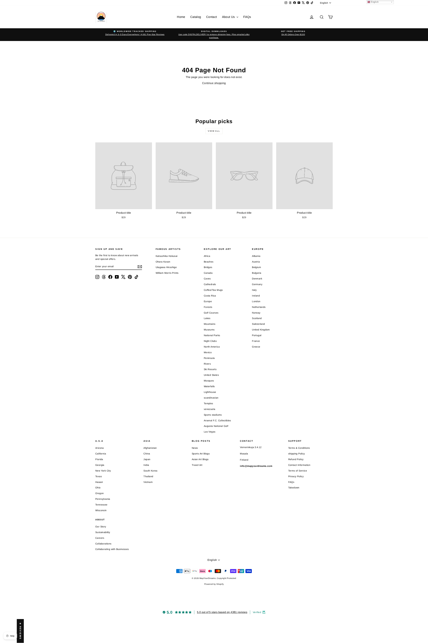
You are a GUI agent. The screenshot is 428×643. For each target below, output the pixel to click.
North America (212, 346)
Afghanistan (150, 448)
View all (214, 131)
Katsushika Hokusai (167, 256)
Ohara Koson (163, 261)
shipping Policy (296, 453)
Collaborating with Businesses (112, 549)
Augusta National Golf (216, 426)
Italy (254, 290)
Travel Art (197, 465)
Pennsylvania (102, 499)
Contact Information (299, 465)
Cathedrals (210, 284)
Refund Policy (296, 459)
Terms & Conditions (299, 448)
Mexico (208, 352)
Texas (98, 476)
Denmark (257, 278)
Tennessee (101, 504)
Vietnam (148, 482)
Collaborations (103, 543)
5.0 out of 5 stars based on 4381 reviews (222, 612)
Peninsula (209, 358)
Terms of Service (297, 470)
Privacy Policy (296, 476)
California (100, 453)
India (146, 465)
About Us (229, 17)
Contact (211, 17)
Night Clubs (210, 341)
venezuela (209, 409)
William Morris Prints (167, 273)
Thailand (148, 476)
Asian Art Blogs (200, 459)
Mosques (209, 380)
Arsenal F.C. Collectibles (217, 420)
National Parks (212, 335)
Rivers (207, 363)
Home (181, 17)
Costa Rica (210, 295)
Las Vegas (210, 431)
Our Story (100, 526)
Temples (208, 403)
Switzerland (258, 324)
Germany (257, 284)
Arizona (99, 448)
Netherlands (258, 307)
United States (211, 375)
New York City (103, 470)
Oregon (99, 493)
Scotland (257, 318)
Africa (207, 256)
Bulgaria (256, 273)
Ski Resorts (210, 369)
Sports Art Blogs (201, 453)
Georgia (99, 465)
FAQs (247, 17)
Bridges (208, 267)
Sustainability (102, 532)
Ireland (256, 295)
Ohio (98, 487)
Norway (256, 312)
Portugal (256, 335)
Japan (146, 459)
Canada (208, 273)
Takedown (293, 487)
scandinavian (211, 397)
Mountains (210, 324)
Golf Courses (211, 312)
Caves (207, 278)
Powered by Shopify (214, 584)
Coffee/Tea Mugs (213, 290)
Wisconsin (101, 510)
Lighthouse (210, 392)
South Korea (150, 470)
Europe (208, 301)
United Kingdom (261, 329)
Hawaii (99, 482)
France (256, 341)
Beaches (208, 261)
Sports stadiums (213, 414)
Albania (256, 256)
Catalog (195, 17)
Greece (256, 346)
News (195, 448)
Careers (99, 538)
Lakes (207, 318)
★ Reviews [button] (20, 631)
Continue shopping (214, 83)
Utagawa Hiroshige (166, 267)
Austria (256, 261)
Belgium (256, 267)
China (146, 453)
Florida (99, 459)
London (256, 301)
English (374, 2)
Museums (209, 329)
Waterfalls (209, 386)
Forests (208, 307)
